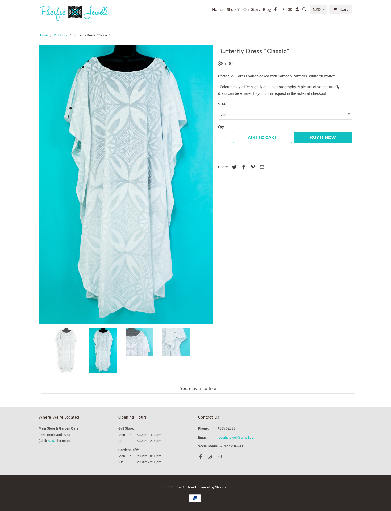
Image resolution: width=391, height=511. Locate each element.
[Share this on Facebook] (243, 167)
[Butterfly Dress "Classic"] (155, 132)
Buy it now (323, 137)
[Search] (304, 10)
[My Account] (297, 10)
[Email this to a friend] (261, 167)
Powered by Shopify (212, 400)
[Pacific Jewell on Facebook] (275, 10)
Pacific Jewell (186, 400)
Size (222, 104)
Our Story (251, 9)
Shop (233, 9)
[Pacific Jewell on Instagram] (283, 10)
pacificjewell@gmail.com (237, 351)
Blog (267, 9)
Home (217, 9)
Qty (221, 127)
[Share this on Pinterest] (252, 167)
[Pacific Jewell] (74, 12)
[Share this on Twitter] (233, 167)
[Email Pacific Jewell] (290, 10)
